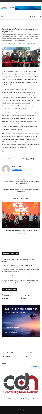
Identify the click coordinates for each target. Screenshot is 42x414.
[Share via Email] (33, 159)
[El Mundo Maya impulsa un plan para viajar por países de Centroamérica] (21, 215)
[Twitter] (32, 16)
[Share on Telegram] (31, 159)
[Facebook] (30, 16)
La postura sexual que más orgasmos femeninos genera (19, 276)
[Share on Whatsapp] (29, 159)
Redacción (11, 43)
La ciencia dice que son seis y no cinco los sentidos (17, 265)
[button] (3, 219)
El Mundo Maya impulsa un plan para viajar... (21, 230)
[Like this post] (23, 159)
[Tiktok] (34, 16)
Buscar (4, 363)
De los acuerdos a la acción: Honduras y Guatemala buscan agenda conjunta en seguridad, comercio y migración (20, 281)
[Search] (38, 16)
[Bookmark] (40, 16)
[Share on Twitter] (27, 159)
